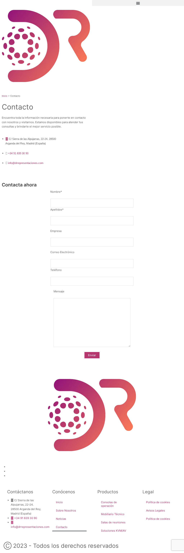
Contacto (61, 527)
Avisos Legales (155, 510)
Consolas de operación (109, 504)
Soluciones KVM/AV (113, 530)
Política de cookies (158, 502)
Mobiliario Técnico (112, 514)
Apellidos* (57, 209)
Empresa (55, 231)
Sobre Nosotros (66, 510)
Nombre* (56, 191)
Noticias (61, 518)
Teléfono (56, 270)
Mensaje (59, 291)
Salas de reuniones (113, 522)
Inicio (4, 96)
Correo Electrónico (62, 252)
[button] (138, 3)
